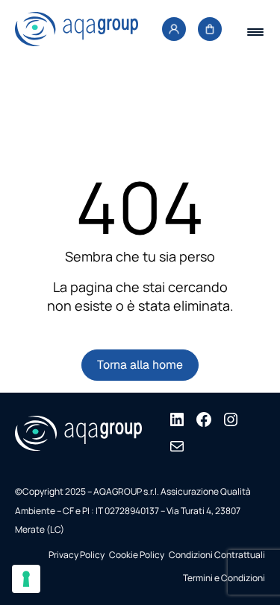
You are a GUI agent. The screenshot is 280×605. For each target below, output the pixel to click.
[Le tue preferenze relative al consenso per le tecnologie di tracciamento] (26, 579)
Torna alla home (140, 365)
